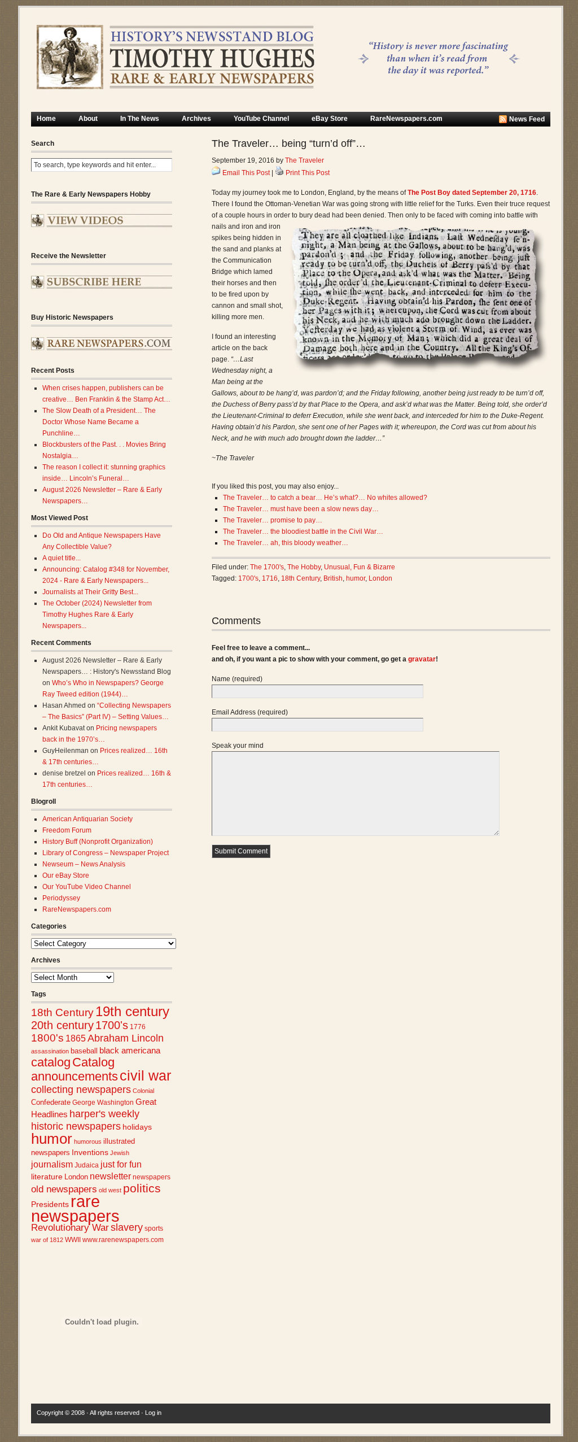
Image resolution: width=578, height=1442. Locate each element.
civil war (145, 1075)
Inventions (90, 1152)
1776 (138, 1027)
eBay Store (330, 119)
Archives (196, 119)
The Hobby (304, 567)
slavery (127, 1227)
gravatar (422, 659)
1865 (75, 1038)
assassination (50, 1051)
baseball (84, 1051)
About (88, 119)
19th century (132, 1011)
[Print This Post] (279, 173)
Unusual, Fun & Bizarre (359, 567)
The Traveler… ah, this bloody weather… (285, 543)
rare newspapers (75, 1208)
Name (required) (237, 679)
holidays (137, 1127)
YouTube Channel (261, 119)
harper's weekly (104, 1113)
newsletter (110, 1176)
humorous (88, 1141)
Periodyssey (61, 898)
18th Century (62, 1012)
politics (142, 1188)
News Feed (527, 119)
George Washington (103, 1102)
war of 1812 (47, 1239)
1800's (47, 1038)
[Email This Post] (216, 173)
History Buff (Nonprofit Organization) (97, 842)
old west (110, 1190)
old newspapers (64, 1189)
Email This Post (246, 173)
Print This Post (308, 173)
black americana (129, 1050)
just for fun (121, 1164)
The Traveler (304, 160)
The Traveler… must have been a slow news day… (301, 509)
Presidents (50, 1204)
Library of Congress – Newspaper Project (105, 853)
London (76, 1177)
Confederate (51, 1102)
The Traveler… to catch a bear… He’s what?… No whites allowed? (325, 498)
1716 (270, 578)
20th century (62, 1024)
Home (46, 119)
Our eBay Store (65, 875)
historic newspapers (76, 1126)
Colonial (143, 1090)
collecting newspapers (81, 1089)
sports (153, 1228)
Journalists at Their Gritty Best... (90, 592)
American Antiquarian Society (87, 819)
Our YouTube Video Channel (86, 887)
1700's (111, 1025)
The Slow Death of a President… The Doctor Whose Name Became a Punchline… (99, 422)
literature (47, 1177)
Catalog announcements (74, 1069)
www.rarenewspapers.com (123, 1240)
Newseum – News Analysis (83, 864)
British (333, 578)
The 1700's (267, 567)
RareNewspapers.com (406, 119)
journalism (52, 1164)
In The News (139, 119)
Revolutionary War (70, 1227)
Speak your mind (238, 746)
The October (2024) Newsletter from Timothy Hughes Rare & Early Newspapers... (97, 614)
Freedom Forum (66, 830)
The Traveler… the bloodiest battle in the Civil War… (303, 531)
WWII (73, 1239)
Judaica (87, 1165)
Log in (153, 1412)
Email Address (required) (250, 712)
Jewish (119, 1152)
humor (51, 1139)
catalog (51, 1062)
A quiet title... (61, 558)
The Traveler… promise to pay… (272, 520)
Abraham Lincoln (125, 1038)
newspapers (151, 1176)
